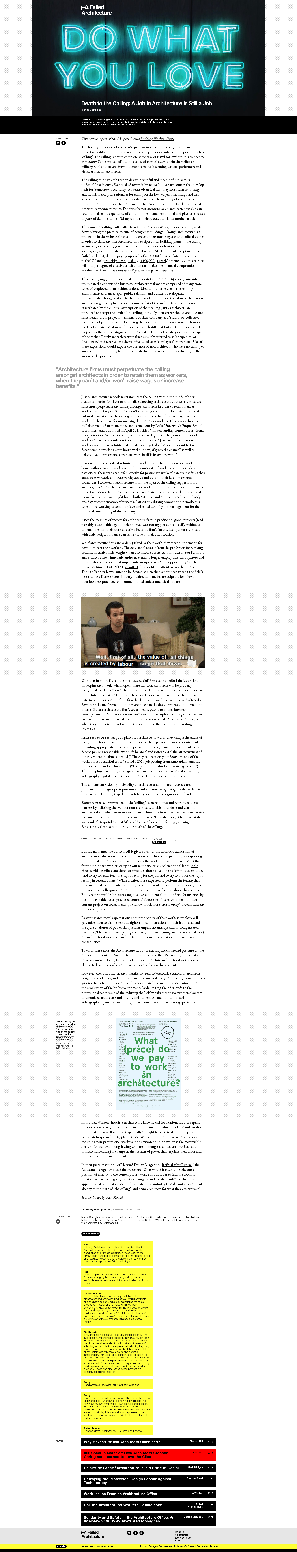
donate (61, 1546)
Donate (179, 1532)
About (178, 1540)
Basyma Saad (195, 1478)
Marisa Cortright (91, 110)
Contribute (181, 1535)
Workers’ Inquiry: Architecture (64, 1045)
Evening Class (63, 1048)
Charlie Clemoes (193, 1517)
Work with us (183, 1538)
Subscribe (159, 842)
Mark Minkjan (195, 1467)
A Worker (197, 1493)
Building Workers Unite (157, 138)
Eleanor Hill (196, 1441)
